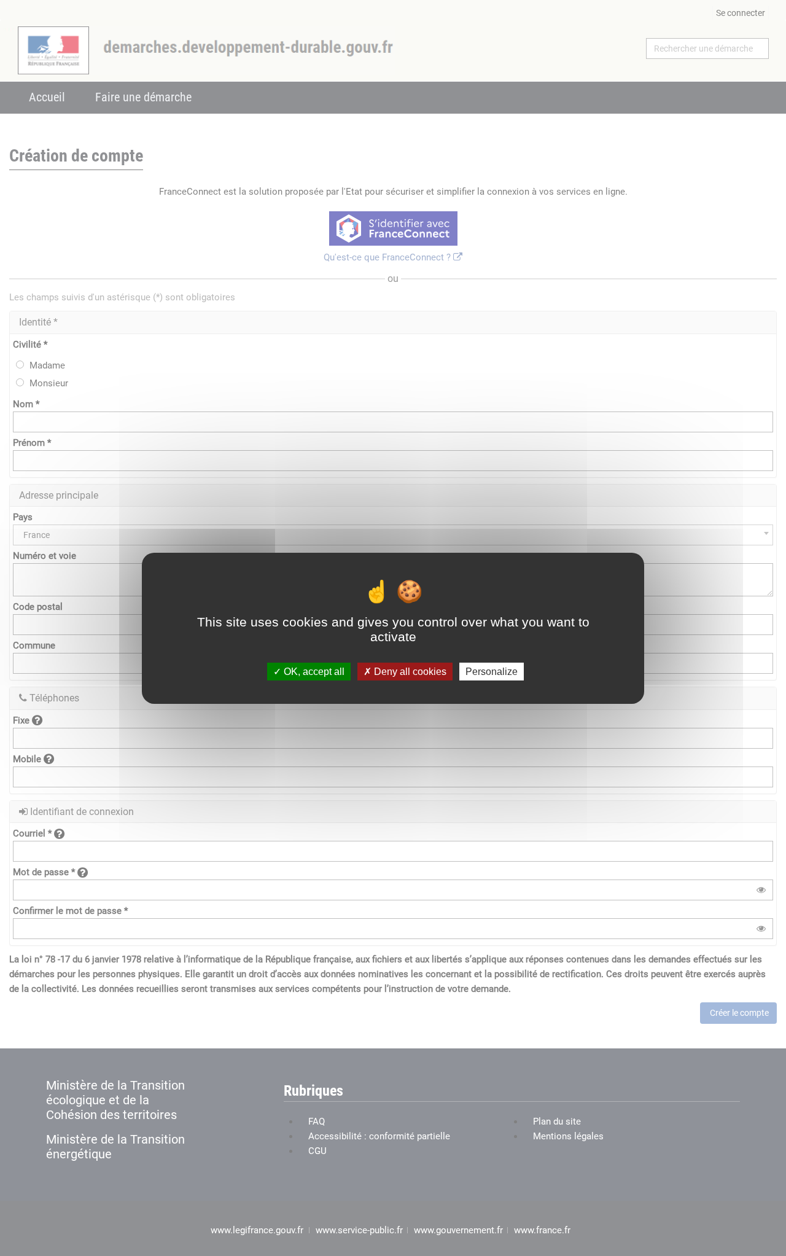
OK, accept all (312, 671)
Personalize (491, 671)
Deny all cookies (409, 671)
